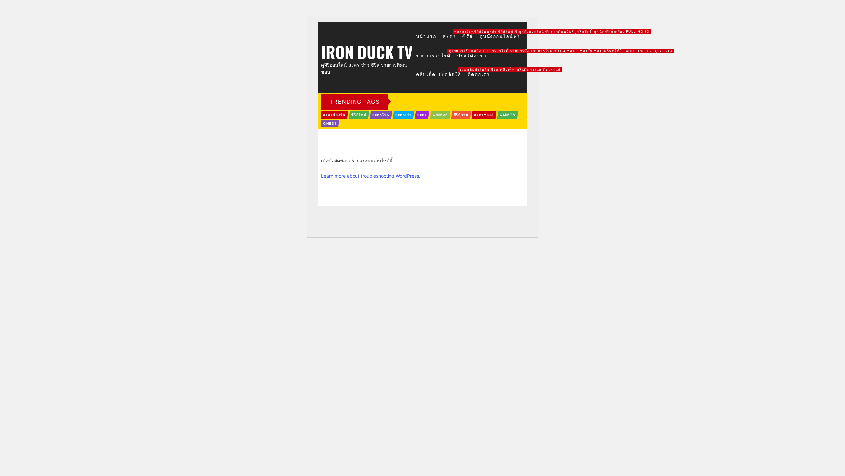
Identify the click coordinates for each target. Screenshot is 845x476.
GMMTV (508, 115)
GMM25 (440, 115)
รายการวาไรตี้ (433, 55)
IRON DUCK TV (367, 50)
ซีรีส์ (467, 36)
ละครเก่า (403, 115)
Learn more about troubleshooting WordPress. (370, 175)
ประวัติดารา (472, 55)
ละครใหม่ (381, 115)
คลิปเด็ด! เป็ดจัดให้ (438, 74)
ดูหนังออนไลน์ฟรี (500, 36)
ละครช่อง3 (484, 115)
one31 (330, 123)
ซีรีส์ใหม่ (359, 115)
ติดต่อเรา (479, 74)
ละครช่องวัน (334, 115)
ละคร (449, 36)
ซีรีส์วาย (461, 115)
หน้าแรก (426, 36)
